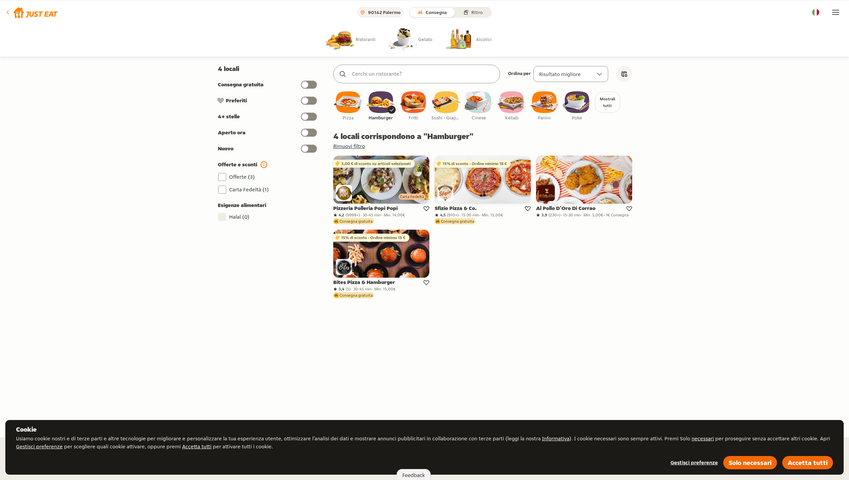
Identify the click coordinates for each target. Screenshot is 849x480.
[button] (31, 12)
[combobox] (423, 74)
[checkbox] (348, 106)
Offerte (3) (242, 176)
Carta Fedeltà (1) (249, 189)
